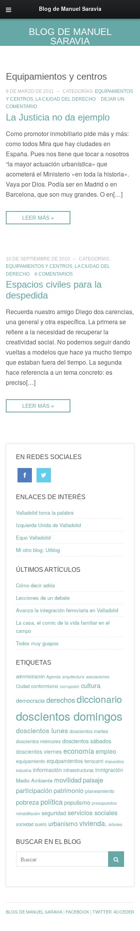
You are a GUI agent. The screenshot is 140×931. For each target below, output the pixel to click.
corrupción (69, 686)
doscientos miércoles (38, 741)
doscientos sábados (86, 741)
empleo (106, 751)
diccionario (99, 699)
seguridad (54, 813)
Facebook (77, 911)
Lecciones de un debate (43, 597)
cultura (90, 685)
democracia (30, 700)
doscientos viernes (39, 751)
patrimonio (69, 790)
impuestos (114, 761)
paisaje (93, 779)
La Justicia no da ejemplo (58, 117)
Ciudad (23, 686)
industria (24, 770)
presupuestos (104, 803)
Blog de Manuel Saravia (70, 36)
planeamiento (99, 791)
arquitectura (73, 676)
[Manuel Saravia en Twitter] (43, 474)
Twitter (102, 911)
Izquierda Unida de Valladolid (48, 525)
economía (78, 751)
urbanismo (63, 823)
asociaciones (97, 676)
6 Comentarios (54, 274)
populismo (77, 802)
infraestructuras (78, 770)
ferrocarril (93, 761)
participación (34, 790)
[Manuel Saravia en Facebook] (24, 474)
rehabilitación (28, 813)
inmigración (109, 770)
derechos (60, 700)
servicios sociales (92, 812)
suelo (41, 824)
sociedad (24, 824)
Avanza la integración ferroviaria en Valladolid (67, 610)
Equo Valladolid (33, 537)
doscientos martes (89, 731)
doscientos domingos (69, 715)
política (51, 802)
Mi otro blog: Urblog (38, 550)
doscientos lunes (42, 730)
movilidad (67, 779)
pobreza (27, 802)
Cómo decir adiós (35, 585)
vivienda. (93, 823)
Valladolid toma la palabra (45, 512)
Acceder (124, 911)
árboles (115, 824)
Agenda (53, 676)
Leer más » (38, 218)
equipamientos (65, 761)
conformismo (44, 686)
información (47, 770)
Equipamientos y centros (39, 266)
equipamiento (30, 761)
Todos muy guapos (37, 643)
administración (30, 676)
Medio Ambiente (34, 780)
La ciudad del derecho (65, 99)
